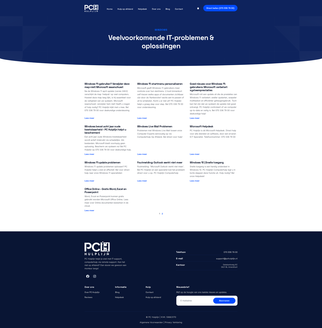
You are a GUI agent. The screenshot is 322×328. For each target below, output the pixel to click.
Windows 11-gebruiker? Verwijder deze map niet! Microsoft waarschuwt (107, 85)
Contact (179, 9)
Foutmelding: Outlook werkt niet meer (159, 162)
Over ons (156, 9)
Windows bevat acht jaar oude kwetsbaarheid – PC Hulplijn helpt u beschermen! (105, 129)
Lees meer (89, 118)
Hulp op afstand (125, 9)
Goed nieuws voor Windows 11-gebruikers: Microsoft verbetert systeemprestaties (208, 87)
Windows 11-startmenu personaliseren (160, 83)
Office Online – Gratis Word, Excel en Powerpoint (105, 190)
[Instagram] (94, 276)
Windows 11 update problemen (102, 162)
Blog (168, 9)
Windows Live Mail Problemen (154, 126)
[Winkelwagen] (198, 8)
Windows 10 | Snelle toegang (207, 162)
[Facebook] (88, 276)
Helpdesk (142, 9)
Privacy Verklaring (173, 322)
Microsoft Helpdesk (201, 126)
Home (109, 9)
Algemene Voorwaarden (151, 322)
